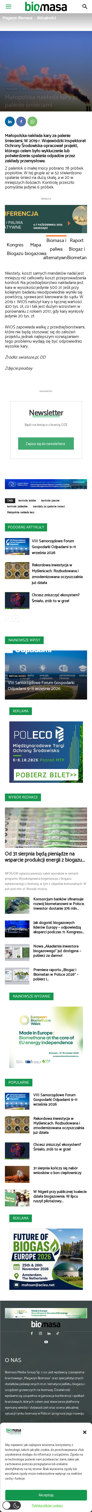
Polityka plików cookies (47, 1505)
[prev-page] (8, 619)
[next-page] (16, 619)
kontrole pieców (50, 501)
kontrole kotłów (27, 501)
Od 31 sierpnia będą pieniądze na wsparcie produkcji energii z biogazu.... (45, 857)
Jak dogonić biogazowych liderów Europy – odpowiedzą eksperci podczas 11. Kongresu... (58, 927)
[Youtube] (46, 1342)
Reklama (20, 711)
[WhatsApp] (32, 121)
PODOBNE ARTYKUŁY (26, 527)
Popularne (18, 1083)
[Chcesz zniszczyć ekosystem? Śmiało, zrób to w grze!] (17, 600)
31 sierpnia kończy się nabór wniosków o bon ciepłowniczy (57, 1170)
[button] (84, 1432)
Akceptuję (46, 1495)
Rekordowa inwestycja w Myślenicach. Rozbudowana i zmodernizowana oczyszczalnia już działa (57, 574)
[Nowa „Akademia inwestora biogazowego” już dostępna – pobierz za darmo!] (17, 952)
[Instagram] (40, 1334)
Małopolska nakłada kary (20, 512)
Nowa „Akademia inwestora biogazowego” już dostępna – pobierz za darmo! (57, 951)
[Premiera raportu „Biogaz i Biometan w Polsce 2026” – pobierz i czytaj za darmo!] (17, 976)
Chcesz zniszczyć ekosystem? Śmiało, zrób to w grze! (56, 598)
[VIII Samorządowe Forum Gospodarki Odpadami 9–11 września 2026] (17, 546)
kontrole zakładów (17, 506)
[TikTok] (58, 1334)
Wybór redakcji (23, 797)
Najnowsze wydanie (31, 996)
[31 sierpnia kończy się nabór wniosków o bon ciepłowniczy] (17, 1174)
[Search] (85, 6)
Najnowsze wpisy (24, 640)
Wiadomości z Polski (41, 89)
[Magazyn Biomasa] (46, 1324)
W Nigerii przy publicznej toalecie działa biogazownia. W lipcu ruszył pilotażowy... (60, 1196)
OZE (24, 89)
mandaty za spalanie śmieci (49, 506)
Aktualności (46, 18)
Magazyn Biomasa (17, 18)
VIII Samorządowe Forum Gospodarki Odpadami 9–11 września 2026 (54, 547)
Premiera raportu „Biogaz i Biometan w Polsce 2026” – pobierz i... (56, 975)
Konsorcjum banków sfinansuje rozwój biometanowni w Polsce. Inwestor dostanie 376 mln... (59, 904)
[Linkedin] (10, 121)
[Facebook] (21, 121)
